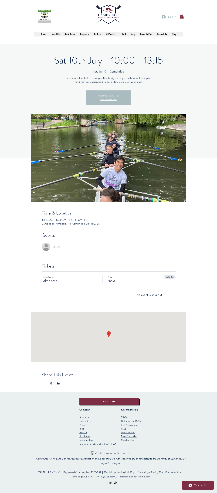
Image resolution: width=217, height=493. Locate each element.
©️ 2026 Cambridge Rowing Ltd (110, 453)
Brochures (84, 436)
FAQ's (124, 428)
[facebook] (106, 483)
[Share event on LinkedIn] (58, 383)
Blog (81, 428)
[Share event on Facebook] (43, 383)
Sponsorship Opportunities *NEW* (97, 443)
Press (82, 424)
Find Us (83, 432)
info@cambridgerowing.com (135, 476)
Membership (86, 440)
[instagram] (110, 483)
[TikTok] (115, 483)
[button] (182, 16)
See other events (108, 99)
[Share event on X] (50, 383)
